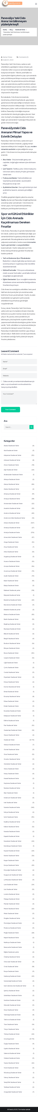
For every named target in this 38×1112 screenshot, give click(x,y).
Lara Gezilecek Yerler (11, 884)
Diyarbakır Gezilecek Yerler (12, 677)
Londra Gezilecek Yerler (11, 894)
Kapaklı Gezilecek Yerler (11, 836)
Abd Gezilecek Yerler (11, 450)
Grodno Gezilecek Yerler (12, 759)
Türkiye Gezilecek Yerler (12, 1034)
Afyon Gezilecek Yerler (11, 465)
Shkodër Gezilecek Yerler (12, 1005)
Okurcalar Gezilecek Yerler (12, 962)
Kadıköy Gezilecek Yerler (12, 822)
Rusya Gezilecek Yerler (11, 971)
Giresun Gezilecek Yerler (12, 745)
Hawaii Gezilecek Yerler (11, 778)
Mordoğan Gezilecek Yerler (13, 923)
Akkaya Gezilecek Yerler (12, 479)
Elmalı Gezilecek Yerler (11, 691)
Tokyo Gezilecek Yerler (11, 1029)
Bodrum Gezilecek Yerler (12, 643)
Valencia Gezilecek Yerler (12, 1053)
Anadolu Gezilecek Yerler (12, 508)
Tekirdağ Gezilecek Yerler (12, 1015)
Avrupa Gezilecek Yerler (11, 566)
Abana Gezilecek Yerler (11, 446)
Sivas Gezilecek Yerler (11, 1010)
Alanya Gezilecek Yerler (11, 484)
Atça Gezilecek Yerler (11, 547)
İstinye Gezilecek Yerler (11, 812)
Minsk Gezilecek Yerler (11, 913)
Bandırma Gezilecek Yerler (12, 600)
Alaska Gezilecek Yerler (11, 489)
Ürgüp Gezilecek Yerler (11, 1044)
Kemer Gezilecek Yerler (11, 855)
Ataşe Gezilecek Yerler (11, 542)
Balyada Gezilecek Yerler (12, 595)
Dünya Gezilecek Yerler (11, 682)
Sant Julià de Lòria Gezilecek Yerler (15, 986)
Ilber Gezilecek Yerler (11, 793)
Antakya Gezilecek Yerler (12, 528)
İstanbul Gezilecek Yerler (12, 807)
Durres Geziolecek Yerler (12, 687)
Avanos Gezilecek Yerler (12, 561)
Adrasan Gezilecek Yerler (12, 460)
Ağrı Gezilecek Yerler (10, 470)
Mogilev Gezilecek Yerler (12, 918)
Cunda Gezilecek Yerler (11, 672)
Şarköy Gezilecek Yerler (11, 991)
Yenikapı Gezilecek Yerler (12, 1087)
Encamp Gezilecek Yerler (12, 696)
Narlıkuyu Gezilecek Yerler (12, 942)
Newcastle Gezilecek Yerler (13, 947)
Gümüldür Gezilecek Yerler (12, 764)
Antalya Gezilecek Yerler (12, 532)
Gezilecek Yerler (9, 740)
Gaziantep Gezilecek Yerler (13, 730)
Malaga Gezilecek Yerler (12, 899)
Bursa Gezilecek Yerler (11, 653)
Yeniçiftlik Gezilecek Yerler (12, 1082)
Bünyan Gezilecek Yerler (12, 648)
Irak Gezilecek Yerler (10, 802)
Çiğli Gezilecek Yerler (11, 663)
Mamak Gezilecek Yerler (12, 904)
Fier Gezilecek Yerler (10, 725)
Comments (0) (23, 57)
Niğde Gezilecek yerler (11, 952)
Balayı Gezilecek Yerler (11, 585)
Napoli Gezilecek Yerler (11, 937)
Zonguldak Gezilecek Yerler (13, 1092)
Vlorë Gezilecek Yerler (11, 1068)
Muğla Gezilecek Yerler (11, 933)
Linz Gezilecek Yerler (10, 889)
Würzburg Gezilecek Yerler (12, 1073)
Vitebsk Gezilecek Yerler (12, 1058)
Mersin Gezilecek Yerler (11, 909)
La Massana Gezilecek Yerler (13, 880)
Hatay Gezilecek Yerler (11, 773)
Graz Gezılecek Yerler (11, 754)
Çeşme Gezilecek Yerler (12, 658)
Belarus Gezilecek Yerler (12, 614)
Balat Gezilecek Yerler (11, 581)
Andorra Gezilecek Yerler (12, 513)
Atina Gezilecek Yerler (11, 552)
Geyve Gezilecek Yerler (11, 735)
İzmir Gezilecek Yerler (11, 817)
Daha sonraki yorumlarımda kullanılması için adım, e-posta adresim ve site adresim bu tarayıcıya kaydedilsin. (17, 384)
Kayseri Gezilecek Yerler (12, 851)
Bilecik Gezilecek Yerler (11, 634)
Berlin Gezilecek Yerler (11, 619)
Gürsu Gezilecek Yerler (11, 769)
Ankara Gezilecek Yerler (11, 523)
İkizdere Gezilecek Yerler (12, 788)
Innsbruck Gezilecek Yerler (12, 798)
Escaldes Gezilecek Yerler (12, 711)
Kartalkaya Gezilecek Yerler (13, 846)
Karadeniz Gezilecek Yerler (12, 841)
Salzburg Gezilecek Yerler (12, 976)
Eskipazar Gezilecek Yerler (12, 716)
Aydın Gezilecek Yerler (11, 576)
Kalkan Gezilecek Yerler (11, 827)
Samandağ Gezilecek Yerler (13, 981)
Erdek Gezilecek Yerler (11, 706)
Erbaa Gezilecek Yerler (11, 701)
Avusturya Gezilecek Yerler (12, 571)
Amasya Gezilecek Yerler (12, 499)
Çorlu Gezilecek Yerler (11, 667)
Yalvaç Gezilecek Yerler (11, 1077)
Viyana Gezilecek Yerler (11, 1063)
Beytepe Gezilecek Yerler (12, 629)
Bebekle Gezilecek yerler (12, 609)
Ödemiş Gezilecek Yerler (12, 957)
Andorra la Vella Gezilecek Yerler (14, 518)
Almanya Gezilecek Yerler (12, 494)
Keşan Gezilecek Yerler (11, 860)
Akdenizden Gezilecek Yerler (13, 474)
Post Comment (10, 409)
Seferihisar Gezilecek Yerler (13, 995)
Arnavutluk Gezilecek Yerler (13, 537)
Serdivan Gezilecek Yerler (12, 1000)
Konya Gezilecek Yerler (11, 865)
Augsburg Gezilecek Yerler (12, 556)
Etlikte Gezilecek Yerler (11, 720)
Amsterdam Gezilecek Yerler (13, 503)
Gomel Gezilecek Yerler (11, 749)
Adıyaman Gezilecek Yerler (12, 455)
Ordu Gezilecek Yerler (11, 966)
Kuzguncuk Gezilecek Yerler (13, 875)
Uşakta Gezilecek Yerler (11, 1048)
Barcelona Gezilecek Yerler (13, 605)
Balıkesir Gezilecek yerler (12, 590)
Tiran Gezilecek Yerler (11, 1024)
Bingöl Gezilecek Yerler (11, 638)
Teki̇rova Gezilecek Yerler (12, 1019)
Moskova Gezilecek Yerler (12, 928)
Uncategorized (9, 1039)
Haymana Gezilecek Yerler (12, 783)
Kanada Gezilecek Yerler (12, 831)
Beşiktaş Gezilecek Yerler (12, 624)
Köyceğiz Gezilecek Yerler (12, 870)
